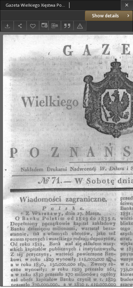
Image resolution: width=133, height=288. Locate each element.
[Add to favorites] (33, 26)
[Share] (20, 26)
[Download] (7, 26)
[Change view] (43, 26)
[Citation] (67, 26)
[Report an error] (80, 26)
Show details (105, 16)
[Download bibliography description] (54, 26)
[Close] (127, 5)
